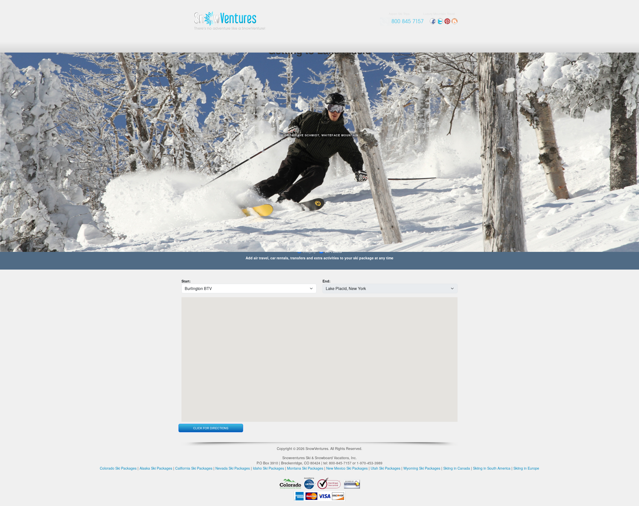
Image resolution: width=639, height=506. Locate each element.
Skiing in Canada (456, 468)
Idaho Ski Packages (268, 468)
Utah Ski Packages (385, 468)
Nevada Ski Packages (232, 468)
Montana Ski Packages (305, 468)
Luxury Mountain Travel (439, 13)
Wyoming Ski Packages (421, 468)
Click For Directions (210, 428)
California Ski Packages (193, 468)
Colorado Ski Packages (118, 468)
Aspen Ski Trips (399, 13)
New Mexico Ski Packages (347, 468)
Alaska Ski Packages (156, 468)
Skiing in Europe (526, 468)
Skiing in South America (491, 468)
